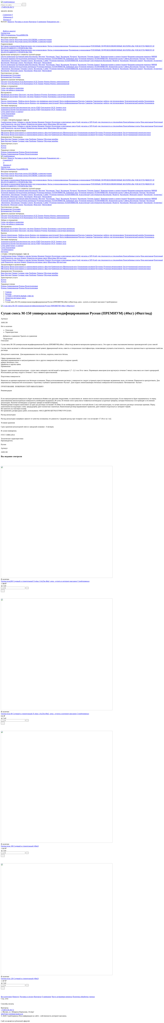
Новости (10, 22)
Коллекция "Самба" (41, 61)
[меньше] (2, 588)
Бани (3, 139)
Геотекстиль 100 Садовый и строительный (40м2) (20, 846)
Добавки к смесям (24, 122)
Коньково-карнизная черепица (139, 56)
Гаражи (14, 139)
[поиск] (24, 4)
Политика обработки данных (84, 997)
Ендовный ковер (22, 56)
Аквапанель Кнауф (8, 107)
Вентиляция (47, 63)
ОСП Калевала (14, 82)
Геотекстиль (5, 33)
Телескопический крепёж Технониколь (139, 101)
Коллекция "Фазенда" (111, 61)
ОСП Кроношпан (26, 82)
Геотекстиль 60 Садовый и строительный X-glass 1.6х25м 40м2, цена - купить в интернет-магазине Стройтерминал (45, 714)
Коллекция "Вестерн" (37, 56)
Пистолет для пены (26, 95)
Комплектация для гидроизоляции (34, 46)
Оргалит (4, 82)
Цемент (23, 124)
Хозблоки (32, 139)
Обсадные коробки (51, 139)
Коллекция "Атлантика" (153, 61)
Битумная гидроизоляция (10, 46)
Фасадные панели (8, 39)
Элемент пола (61, 107)
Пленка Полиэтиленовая (28, 152)
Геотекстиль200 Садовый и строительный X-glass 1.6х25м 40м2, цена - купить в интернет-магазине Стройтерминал (45, 581)
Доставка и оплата (22, 22)
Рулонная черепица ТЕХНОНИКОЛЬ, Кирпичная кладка (101, 59)
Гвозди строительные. (9, 101)
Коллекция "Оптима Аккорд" (89, 56)
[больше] (27, 588)
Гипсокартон (46, 107)
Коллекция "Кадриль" (69, 56)
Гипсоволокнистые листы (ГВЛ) (28, 107)
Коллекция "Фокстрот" (33, 63)
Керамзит (41, 122)
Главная (8, 292)
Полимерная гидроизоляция (79, 46)
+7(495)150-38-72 (7, 7)
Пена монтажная (147, 122)
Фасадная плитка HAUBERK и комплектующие (33, 39)
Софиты (126, 59)
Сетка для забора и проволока (12, 88)
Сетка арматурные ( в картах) (12, 112)
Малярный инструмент (10, 95)
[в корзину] (3, 590)
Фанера (47, 82)
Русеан (8, 300)
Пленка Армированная (9, 152)
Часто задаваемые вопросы (62, 997)
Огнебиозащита (7, 116)
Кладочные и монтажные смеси (64, 122)
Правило (37, 95)
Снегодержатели (96, 61)
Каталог (8, 294)
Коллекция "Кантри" (138, 59)
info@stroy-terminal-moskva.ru (12, 1014)
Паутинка (4, 118)
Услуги (3, 146)
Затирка (34, 122)
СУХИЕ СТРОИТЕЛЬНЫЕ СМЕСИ (19, 296)
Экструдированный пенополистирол (137, 133)
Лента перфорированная (68, 101)
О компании (41, 22)
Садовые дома (23, 139)
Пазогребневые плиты (131, 122)
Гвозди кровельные (8, 56)
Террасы (40, 139)
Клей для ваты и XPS (84, 122)
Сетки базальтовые (8, 114)
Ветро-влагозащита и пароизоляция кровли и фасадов (30, 133)
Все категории (6, 997)
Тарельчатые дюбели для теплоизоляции (108, 101)
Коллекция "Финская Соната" (12, 63)
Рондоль (81, 101)
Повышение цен (53, 22)
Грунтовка (17, 75)
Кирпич (48, 122)
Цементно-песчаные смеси (37, 124)
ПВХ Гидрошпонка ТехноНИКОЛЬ (14, 35)
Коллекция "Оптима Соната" (22, 61)
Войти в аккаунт (9, 31)
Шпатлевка (52, 124)
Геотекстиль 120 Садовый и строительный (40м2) (20, 978)
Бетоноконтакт (7, 75)
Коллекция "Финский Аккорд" (132, 61)
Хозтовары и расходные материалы (61, 95)
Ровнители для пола (12, 124)
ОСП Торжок (38, 82)
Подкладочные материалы (26, 59)
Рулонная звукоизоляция (113, 133)
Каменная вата (57, 133)
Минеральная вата (70, 133)
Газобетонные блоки (9, 122)
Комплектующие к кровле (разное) (114, 56)
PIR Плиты (5, 133)
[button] (82, 991)
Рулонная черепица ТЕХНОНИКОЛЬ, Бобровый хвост (58, 59)
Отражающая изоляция (86, 133)
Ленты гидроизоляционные (57, 46)
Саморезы (89, 101)
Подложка (99, 133)
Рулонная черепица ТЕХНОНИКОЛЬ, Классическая (69, 61)
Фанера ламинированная (59, 82)
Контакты (32, 22)
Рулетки (44, 95)
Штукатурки (61, 124)
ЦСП (53, 107)
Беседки (8, 139)
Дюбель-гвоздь (23, 101)
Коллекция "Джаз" (53, 56)
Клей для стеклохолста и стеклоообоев (108, 122)
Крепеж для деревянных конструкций (44, 101)
